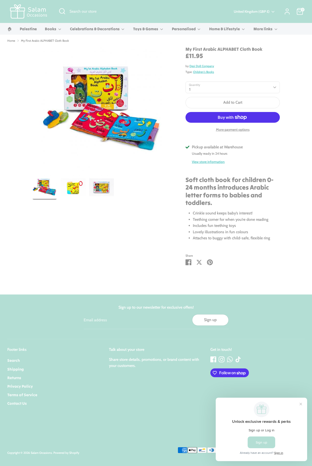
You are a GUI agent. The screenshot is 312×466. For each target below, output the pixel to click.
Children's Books (203, 72)
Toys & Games (146, 28)
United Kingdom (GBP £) (252, 11)
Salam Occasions (41, 453)
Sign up (210, 319)
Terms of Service (22, 394)
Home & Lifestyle (225, 28)
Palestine (28, 28)
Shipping (15, 369)
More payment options (233, 129)
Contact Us (17, 403)
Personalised (184, 28)
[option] (101, 111)
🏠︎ (9, 28)
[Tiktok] (238, 359)
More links (263, 28)
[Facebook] (213, 359)
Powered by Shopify (66, 453)
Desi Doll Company (201, 66)
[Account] (287, 11)
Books (51, 28)
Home (11, 40)
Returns (14, 377)
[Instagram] (221, 359)
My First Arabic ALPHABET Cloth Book (45, 40)
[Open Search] (62, 11)
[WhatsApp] (230, 359)
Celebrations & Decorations (95, 28)
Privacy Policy (20, 386)
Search (13, 360)
